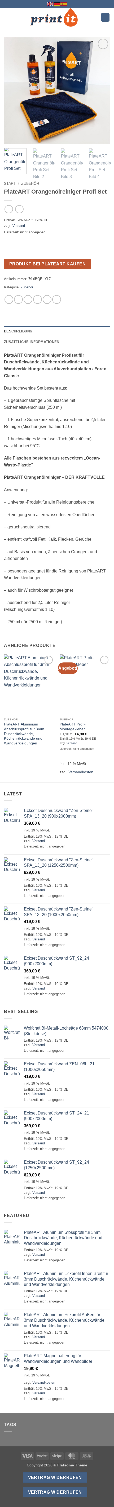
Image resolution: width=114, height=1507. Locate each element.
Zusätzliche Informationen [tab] (31, 342)
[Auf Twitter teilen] (28, 299)
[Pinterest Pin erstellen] (47, 299)
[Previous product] (19, 209)
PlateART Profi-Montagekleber (73, 726)
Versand (18, 226)
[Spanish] (63, 4)
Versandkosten (80, 772)
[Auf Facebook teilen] (18, 299)
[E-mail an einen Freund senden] (37, 299)
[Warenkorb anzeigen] (105, 17)
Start (10, 184)
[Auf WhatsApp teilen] (9, 299)
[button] (7, 17)
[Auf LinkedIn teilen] (56, 299)
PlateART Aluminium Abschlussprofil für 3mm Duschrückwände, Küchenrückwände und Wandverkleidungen (24, 733)
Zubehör (30, 184)
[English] (50, 4)
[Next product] (9, 209)
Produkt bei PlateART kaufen (47, 264)
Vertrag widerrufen (55, 1477)
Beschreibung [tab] (18, 331)
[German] (57, 4)
